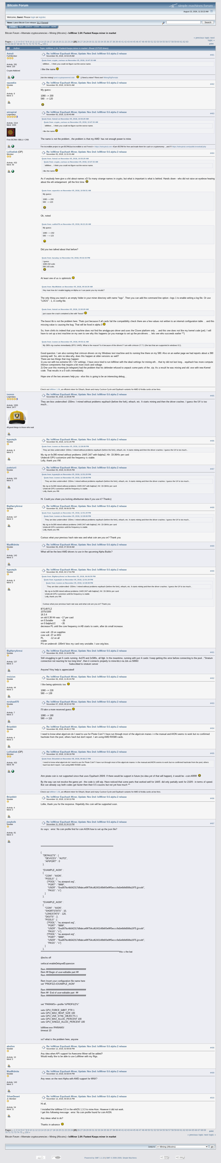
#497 (212, 823)
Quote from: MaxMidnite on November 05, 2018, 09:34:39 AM (67, 287)
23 (69, 42)
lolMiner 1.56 (55, 389)
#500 (212, 1098)
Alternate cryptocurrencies (34, 33)
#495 (212, 753)
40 (119, 42)
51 (152, 42)
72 (30, 44)
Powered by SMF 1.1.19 (94, 1158)
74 (36, 44)
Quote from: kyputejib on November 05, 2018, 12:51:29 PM (66, 474)
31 (93, 42)
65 (9, 44)
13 (39, 42)
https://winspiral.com (103, 147)
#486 (212, 441)
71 (27, 44)
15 (45, 42)
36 (108, 42)
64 (6, 44)
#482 (212, 84)
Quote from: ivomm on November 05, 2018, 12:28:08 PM (65, 446)
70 (24, 44)
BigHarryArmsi (14, 506)
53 (158, 42)
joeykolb (11, 822)
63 (187, 42)
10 (31, 42)
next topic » (211, 39)
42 (125, 42)
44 (131, 42)
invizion (11, 676)
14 (42, 42)
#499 (212, 1073)
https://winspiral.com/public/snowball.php (189, 147)
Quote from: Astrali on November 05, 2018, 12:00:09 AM (65, 309)
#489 (212, 546)
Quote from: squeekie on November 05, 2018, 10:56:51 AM (66, 190)
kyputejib (12, 439)
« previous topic (202, 37)
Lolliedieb (12, 152)
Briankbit (11, 726)
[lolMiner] (12, 171)
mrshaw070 (13, 701)
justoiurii (11, 467)
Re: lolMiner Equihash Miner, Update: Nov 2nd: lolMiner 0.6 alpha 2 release (86, 53)
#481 (212, 55)
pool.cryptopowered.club (64, 77)
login (33, 17)
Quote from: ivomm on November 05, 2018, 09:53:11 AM (65, 342)
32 (96, 42)
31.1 (39, 23)
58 (172, 42)
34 (102, 42)
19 (57, 42)
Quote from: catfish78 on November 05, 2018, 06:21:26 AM (66, 224)
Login (36, 27)
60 (178, 42)
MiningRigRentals (111, 77)
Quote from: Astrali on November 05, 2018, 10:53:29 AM (65, 119)
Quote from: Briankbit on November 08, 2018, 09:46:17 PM (66, 759)
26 (78, 42)
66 (12, 44)
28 (84, 42)
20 (60, 42)
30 (90, 42)
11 (33, 42)
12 (36, 42)
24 (71, 42)
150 (44, 44)
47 (140, 42)
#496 (212, 798)
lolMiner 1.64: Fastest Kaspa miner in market (92, 33)
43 (128, 42)
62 (184, 42)
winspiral (12, 112)
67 (15, 44)
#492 (212, 678)
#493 (212, 703)
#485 (212, 396)
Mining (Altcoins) (58, 33)
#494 (212, 728)
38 (114, 42)
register (42, 17)
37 (111, 42)
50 (149, 42)
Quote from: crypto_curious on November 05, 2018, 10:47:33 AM (69, 60)
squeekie (11, 82)
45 (134, 42)
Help (21, 27)
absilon (11, 1046)
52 (155, 42)
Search (28, 27)
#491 (212, 652)
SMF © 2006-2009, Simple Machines (121, 1158)
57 (169, 42)
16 (48, 42)
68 (18, 44)
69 (21, 44)
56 (166, 42)
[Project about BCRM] (12, 146)
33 (99, 42)
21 (63, 42)
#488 (212, 507)
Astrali (10, 53)
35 (105, 42)
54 (161, 42)
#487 (212, 469)
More (53, 27)
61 (181, 42)
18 (54, 42)
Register (45, 27)
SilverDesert (13, 1096)
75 (38, 44)
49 (146, 42)
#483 (212, 113)
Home (13, 27)
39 (117, 42)
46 (137, 42)
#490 (212, 571)
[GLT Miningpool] (12, 77)
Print (211, 44)
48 (143, 42)
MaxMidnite (13, 544)
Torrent (45, 23)
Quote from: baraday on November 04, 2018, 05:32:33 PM (66, 258)
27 (81, 42)
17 (51, 42)
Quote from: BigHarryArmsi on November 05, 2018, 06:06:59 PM (68, 576)
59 (175, 42)
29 (87, 42)
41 (122, 42)
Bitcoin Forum (12, 33)
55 (163, 42)
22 (66, 42)
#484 (212, 153)
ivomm (10, 394)
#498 (212, 1048)
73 (33, 44)
